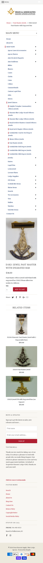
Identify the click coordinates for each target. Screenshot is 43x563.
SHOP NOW (10, 47)
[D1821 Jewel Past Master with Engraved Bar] (21, 239)
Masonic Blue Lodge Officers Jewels (21, 119)
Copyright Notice (11, 513)
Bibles (10, 65)
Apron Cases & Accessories (17, 50)
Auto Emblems (13, 62)
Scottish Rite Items (14, 184)
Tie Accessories (13, 195)
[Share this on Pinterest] (19, 297)
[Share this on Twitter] (12, 297)
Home (8, 39)
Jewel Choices (12, 102)
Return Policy (10, 509)
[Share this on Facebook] (16, 297)
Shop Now (9, 501)
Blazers (10, 69)
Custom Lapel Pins (14, 91)
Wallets (10, 202)
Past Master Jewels (15, 143)
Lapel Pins (11, 165)
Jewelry (10, 158)
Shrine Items (12, 187)
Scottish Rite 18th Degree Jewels (20, 154)
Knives (10, 161)
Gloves (10, 99)
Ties (9, 199)
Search (8, 490)
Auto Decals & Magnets (16, 58)
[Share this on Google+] (23, 297)
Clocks (10, 76)
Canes (10, 73)
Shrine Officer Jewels (16, 139)
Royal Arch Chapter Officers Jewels (21, 129)
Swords (10, 191)
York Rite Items (13, 210)
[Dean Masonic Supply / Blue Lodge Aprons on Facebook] (7, 535)
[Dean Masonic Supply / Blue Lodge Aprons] (21, 11)
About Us (9, 43)
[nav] (5, 2)
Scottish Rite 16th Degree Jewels (20, 150)
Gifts (9, 95)
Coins (10, 80)
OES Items (11, 180)
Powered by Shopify (24, 550)
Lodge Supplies (13, 176)
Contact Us (10, 214)
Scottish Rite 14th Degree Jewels (20, 147)
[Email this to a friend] (27, 297)
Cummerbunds (13, 88)
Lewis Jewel (12, 169)
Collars (10, 84)
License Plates (13, 173)
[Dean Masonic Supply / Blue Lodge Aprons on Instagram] (10, 535)
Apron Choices (13, 54)
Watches (11, 206)
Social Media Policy (12, 516)
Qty (7, 286)
